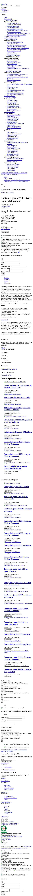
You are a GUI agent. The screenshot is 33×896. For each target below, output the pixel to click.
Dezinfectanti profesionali (11, 56)
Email (2, 262)
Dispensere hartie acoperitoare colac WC (17, 30)
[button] (16, 851)
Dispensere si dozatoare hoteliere (15, 123)
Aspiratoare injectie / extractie (14, 75)
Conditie (3, 362)
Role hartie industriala (12, 91)
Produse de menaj (11, 103)
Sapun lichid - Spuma (9, 96)
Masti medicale (11, 67)
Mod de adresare (5, 717)
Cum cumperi (7, 786)
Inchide (3, 275)
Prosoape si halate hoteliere (14, 128)
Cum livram (7, 785)
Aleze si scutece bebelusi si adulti (15, 158)
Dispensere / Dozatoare (11, 20)
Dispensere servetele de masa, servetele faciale (18, 33)
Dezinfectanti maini (12, 61)
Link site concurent (6, 266)
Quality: (6, 714)
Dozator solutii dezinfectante (14, 65)
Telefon (3, 264)
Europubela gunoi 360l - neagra (17, 634)
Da (2, 685)
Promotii (6, 809)
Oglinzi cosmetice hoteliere (14, 126)
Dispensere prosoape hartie (14, 23)
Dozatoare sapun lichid (13, 26)
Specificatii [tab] (6, 279)
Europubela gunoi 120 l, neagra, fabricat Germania (17, 455)
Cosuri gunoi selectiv (12, 149)
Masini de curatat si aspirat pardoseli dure (17, 77)
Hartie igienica (10, 88)
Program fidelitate (8, 789)
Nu (2, 690)
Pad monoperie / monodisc (14, 80)
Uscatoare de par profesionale (14, 160)
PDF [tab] (5, 282)
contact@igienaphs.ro (9, 769)
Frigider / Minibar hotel (13, 117)
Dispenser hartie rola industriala (15, 29)
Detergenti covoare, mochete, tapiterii (16, 45)
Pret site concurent (6, 268)
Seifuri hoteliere (11, 116)
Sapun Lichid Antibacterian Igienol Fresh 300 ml (15, 467)
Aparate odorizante (12, 132)
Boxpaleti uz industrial (12, 154)
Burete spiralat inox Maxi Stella (17, 397)
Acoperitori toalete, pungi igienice (15, 94)
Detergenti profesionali (10, 39)
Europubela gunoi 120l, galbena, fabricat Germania (17, 443)
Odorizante (7, 129)
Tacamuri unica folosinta (13, 164)
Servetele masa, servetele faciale (15, 93)
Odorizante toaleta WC (13, 136)
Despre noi (6, 806)
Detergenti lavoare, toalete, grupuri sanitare (18, 48)
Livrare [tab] (6, 280)
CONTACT (24, 173)
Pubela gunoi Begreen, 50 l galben (18, 432)
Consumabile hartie (10, 81)
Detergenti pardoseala (12, 43)
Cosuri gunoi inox (11, 147)
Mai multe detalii (5, 271)
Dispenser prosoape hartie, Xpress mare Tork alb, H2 (18, 421)
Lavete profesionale (12, 109)
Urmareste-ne (5, 816)
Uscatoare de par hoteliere (10, 37)
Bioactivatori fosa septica (13, 55)
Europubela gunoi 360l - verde (16, 487)
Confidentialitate (27, 846)
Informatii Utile (5, 781)
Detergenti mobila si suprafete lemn (16, 46)
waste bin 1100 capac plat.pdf (9, 369)
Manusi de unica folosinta (13, 110)
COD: (2, 205)
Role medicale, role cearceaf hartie (15, 90)
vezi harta (3, 778)
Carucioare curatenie (12, 100)
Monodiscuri (10, 78)
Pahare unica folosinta (12, 167)
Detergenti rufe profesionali (14, 51)
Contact (6, 799)
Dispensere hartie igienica (13, 27)
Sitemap (6, 813)
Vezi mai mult (4, 319)
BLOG (19, 173)
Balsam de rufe (11, 52)
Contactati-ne (5, 762)
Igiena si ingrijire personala (11, 155)
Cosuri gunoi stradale (12, 151)
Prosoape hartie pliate (12, 87)
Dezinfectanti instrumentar (13, 62)
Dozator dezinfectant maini (14, 24)
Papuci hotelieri (11, 125)
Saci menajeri (10, 152)
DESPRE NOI (4, 173)
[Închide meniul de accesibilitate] (8, 852)
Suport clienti (5, 792)
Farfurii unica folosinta (13, 165)
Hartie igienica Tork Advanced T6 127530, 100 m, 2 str (18, 386)
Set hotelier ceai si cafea (13, 119)
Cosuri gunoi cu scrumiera (13, 148)
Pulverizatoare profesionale (14, 107)
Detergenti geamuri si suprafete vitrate (16, 49)
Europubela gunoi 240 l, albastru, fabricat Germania (17, 584)
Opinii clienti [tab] (7, 283)
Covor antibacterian (12, 64)
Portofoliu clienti (8, 812)
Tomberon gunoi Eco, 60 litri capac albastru (16, 570)
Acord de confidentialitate (10, 798)
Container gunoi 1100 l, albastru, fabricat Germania (17, 658)
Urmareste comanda (9, 788)
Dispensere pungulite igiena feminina (16, 35)
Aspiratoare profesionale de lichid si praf (17, 74)
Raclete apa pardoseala (13, 106)
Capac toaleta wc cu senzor (14, 32)
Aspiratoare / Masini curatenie (12, 71)
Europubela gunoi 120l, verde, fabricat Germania (16, 558)
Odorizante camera (12, 135)
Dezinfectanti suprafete (13, 59)
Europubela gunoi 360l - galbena (17, 644)
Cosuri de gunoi (9, 139)
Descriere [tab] (6, 278)
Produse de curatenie (10, 97)
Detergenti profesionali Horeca (15, 42)
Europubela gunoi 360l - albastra (17, 545)
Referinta (3, 349)
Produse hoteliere (9, 112)
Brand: (2, 208)
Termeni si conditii (8, 796)
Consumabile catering (10, 161)
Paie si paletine (11, 168)
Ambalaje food (11, 170)
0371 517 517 (8, 767)
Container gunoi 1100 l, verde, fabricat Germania (16, 609)
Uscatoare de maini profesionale (12, 36)
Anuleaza (3, 730)
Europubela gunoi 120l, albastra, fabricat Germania (17, 408)
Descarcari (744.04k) (6, 375)
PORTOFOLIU (12, 173)
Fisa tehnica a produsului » (7, 192)
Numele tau (4, 719)
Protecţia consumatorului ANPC (19, 848)
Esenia (6, 208)
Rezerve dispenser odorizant (14, 133)
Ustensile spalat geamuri (13, 104)
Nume (3, 260)
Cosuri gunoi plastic (12, 145)
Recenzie (3, 721)
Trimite (2, 273)
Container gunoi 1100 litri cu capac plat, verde (16, 623)
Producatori (7, 810)
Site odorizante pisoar (12, 138)
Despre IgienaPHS (6, 802)
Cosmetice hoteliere (12, 122)
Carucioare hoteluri (12, 120)
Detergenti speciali (11, 53)
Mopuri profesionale (12, 101)
